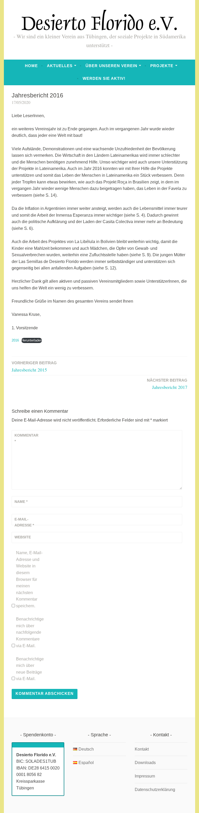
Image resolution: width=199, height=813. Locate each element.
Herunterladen (31, 340)
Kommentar (26, 438)
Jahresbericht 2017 (167, 384)
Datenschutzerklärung (155, 789)
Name (21, 502)
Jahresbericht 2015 (34, 367)
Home (31, 65)
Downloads (145, 762)
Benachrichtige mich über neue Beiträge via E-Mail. (30, 669)
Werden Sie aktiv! (104, 78)
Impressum (145, 776)
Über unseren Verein (111, 65)
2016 (15, 340)
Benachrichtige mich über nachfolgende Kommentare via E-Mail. (30, 632)
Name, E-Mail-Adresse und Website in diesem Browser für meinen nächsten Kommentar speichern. (29, 579)
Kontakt (142, 749)
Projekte (161, 65)
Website (23, 537)
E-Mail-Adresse (24, 522)
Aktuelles (60, 65)
